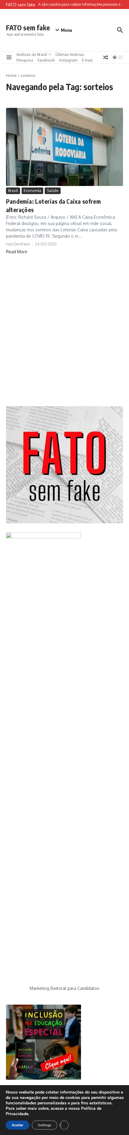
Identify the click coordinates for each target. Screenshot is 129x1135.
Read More (16, 251)
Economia (32, 190)
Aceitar (17, 1125)
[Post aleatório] (105, 57)
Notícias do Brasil (31, 54)
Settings (44, 1125)
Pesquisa (24, 60)
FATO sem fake (28, 27)
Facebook (46, 60)
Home (11, 75)
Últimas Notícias (70, 54)
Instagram (68, 60)
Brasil (13, 190)
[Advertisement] (64, 330)
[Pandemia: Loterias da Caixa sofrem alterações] (64, 147)
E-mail (87, 60)
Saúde (52, 190)
